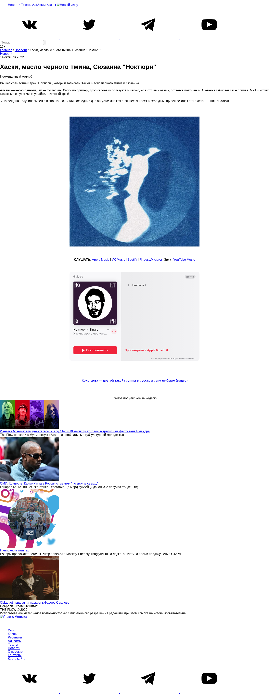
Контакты (14, 655)
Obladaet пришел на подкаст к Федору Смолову (34, 602)
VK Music (118, 259)
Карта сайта (16, 658)
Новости (14, 4)
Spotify (132, 259)
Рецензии (15, 637)
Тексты (26, 4)
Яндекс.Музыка (150, 259)
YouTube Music (184, 259)
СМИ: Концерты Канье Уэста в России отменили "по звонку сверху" (49, 483)
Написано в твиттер (14, 550)
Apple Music (100, 259)
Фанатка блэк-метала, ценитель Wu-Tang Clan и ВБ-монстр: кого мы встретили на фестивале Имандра (75, 431)
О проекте (15, 651)
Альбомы (39, 4)
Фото (11, 630)
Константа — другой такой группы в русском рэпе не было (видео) (134, 380)
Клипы (51, 4)
